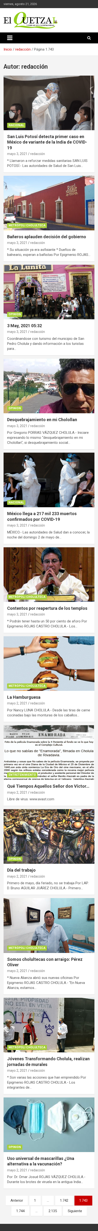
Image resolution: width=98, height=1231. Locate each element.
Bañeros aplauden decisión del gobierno (46, 236)
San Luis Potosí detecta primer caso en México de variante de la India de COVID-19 (47, 142)
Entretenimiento (22, 774)
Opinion (15, 314)
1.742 (64, 1200)
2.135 (53, 1211)
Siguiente (75, 1211)
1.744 (20, 1211)
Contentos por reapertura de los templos (47, 608)
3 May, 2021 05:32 (24, 325)
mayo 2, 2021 (17, 703)
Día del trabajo (21, 870)
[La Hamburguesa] (49, 663)
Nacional (16, 125)
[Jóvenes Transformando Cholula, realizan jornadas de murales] (49, 1025)
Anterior (16, 1200)
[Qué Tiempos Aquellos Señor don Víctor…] (49, 752)
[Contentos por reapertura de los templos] (49, 574)
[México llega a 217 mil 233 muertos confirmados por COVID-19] (49, 479)
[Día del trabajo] (49, 836)
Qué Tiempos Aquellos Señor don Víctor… (48, 786)
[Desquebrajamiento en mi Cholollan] (49, 386)
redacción (37, 154)
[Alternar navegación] (10, 37)
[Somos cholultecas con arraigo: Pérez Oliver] (49, 925)
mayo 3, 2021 (17, 154)
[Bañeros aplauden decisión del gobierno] (49, 203)
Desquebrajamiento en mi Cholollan (42, 419)
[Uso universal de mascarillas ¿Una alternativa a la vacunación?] (49, 1124)
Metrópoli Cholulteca (27, 225)
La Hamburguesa (23, 697)
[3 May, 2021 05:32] (49, 292)
